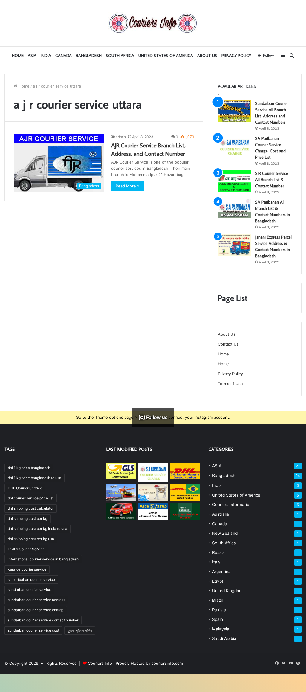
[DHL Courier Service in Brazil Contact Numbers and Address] (184, 492)
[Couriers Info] (153, 23)
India (46, 55)
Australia (220, 514)
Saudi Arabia (224, 638)
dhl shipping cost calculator (30, 508)
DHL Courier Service (25, 488)
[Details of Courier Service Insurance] (153, 492)
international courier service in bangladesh (43, 559)
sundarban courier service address (36, 600)
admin (121, 137)
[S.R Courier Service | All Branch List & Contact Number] (234, 181)
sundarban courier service (29, 589)
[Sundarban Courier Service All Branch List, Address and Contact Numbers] (234, 111)
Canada (63, 55)
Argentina (221, 571)
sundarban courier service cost (33, 630)
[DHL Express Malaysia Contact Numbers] (184, 471)
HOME (18, 55)
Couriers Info (100, 663)
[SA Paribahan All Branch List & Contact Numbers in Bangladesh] (234, 208)
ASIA (32, 55)
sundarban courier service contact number (43, 620)
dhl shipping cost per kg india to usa (37, 528)
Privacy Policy (236, 55)
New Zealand (225, 533)
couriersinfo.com (167, 663)
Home (23, 86)
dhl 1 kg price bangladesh (29, 467)
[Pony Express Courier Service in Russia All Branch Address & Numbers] (184, 511)
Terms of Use (230, 383)
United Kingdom (227, 590)
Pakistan (220, 609)
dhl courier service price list (30, 498)
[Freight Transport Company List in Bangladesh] (121, 492)
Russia (218, 552)
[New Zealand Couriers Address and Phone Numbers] (121, 511)
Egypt (217, 581)
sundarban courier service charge (36, 610)
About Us (207, 55)
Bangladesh (89, 55)
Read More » (127, 186)
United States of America (165, 55)
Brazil (217, 600)
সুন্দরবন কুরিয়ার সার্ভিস (80, 630)
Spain (217, 619)
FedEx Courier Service (26, 549)
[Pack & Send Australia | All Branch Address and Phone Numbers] (153, 511)
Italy (216, 562)
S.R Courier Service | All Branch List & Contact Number (273, 180)
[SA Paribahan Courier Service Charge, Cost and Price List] (234, 146)
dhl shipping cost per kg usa (31, 539)
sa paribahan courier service (31, 579)
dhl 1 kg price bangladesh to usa (34, 478)
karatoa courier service (27, 569)
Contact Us (228, 344)
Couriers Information (232, 504)
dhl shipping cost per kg (27, 518)
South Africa (120, 55)
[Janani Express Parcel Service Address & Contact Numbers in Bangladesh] (234, 245)
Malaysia (220, 629)
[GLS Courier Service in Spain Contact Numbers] (121, 471)
